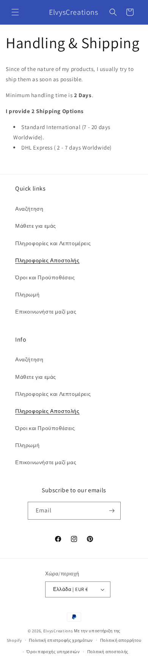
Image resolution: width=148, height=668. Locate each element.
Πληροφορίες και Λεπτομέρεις (53, 243)
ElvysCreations (58, 630)
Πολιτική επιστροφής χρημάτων (61, 640)
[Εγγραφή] (112, 511)
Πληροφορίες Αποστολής (47, 260)
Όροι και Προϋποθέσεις (45, 277)
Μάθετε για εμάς (35, 225)
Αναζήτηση (29, 208)
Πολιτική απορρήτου (121, 640)
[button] (15, 12)
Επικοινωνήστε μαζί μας (45, 311)
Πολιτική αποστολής (108, 651)
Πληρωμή (27, 294)
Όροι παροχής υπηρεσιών (53, 651)
